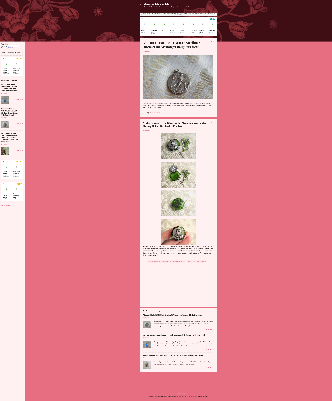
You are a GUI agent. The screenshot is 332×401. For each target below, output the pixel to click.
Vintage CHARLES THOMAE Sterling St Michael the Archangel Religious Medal (172, 44)
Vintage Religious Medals (156, 4)
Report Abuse (5, 205)
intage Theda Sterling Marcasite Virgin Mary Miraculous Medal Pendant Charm (173, 355)
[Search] (216, 4)
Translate (14, 48)
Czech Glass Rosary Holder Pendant (157, 261)
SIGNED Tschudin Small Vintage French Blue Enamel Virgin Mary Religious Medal (174, 335)
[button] (212, 41)
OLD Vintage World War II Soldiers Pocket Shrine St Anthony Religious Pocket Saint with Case (9, 137)
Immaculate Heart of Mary (177, 261)
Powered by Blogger (179, 393)
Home (187, 7)
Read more (209, 330)
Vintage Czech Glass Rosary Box (197, 261)
